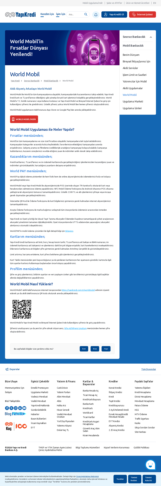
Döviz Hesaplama (143, 396)
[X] (11, 408)
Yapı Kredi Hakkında (40, 405)
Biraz (95, 349)
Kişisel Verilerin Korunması (116, 447)
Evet (84, 349)
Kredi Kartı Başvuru (92, 399)
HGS (137, 410)
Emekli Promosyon (40, 388)
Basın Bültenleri (38, 418)
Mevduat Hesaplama (144, 401)
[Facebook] (7, 408)
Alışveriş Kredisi (116, 425)
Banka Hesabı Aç (91, 390)
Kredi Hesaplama (143, 392)
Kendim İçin (47, 14)
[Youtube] (24, 408)
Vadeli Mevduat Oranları (64, 415)
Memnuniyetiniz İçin (14, 388)
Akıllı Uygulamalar (133, 88)
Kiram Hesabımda (91, 435)
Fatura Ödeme (141, 405)
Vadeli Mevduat (38, 401)
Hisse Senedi (63, 410)
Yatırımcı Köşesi (64, 425)
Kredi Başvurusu (116, 405)
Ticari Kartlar (89, 417)
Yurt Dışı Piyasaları (65, 421)
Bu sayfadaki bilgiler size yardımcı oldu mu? (33, 349)
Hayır (106, 349)
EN (154, 3)
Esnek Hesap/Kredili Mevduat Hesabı (118, 415)
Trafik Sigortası (142, 418)
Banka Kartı (88, 404)
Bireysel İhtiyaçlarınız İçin (136, 61)
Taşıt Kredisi (114, 401)
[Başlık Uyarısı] (96, 14)
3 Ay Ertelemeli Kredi (119, 410)
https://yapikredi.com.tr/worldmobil (78, 290)
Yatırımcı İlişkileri (142, 388)
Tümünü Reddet (134, 479)
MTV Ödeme (141, 414)
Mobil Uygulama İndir (93, 3)
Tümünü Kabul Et (148, 479)
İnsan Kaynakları (38, 423)
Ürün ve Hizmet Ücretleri (138, 3)
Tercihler (120, 479)
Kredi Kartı (87, 408)
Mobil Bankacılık (51, 81)
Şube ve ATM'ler (114, 3)
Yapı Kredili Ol (116, 14)
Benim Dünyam (131, 54)
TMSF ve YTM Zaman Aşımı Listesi (55, 447)
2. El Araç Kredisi (116, 430)
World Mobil (68, 81)
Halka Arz (61, 405)
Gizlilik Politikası (141, 447)
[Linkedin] (20, 408)
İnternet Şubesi (145, 14)
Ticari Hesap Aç (90, 395)
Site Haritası (140, 432)
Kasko (137, 423)
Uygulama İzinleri (132, 108)
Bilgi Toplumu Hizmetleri (88, 447)
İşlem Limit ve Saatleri (135, 74)
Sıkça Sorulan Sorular (145, 427)
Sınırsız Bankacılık (31, 81)
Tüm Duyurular (148, 369)
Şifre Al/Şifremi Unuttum (75, 328)
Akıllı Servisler (130, 68)
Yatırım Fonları (63, 392)
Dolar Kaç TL (63, 430)
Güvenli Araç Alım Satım (91, 429)
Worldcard (88, 412)
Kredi (111, 396)
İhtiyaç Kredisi (115, 392)
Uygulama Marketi (133, 101)
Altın (59, 401)
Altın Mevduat (63, 396)
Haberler (35, 414)
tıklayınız (69, 231)
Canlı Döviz (62, 388)
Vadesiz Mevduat (39, 396)
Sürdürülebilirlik (38, 410)
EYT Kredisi (114, 421)
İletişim (8, 392)
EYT (33, 427)
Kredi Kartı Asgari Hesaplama (91, 422)
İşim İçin (60, 14)
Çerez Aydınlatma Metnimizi (87, 476)
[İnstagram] (16, 408)
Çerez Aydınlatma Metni (50, 450)
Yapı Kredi (15, 81)
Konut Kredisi (115, 388)
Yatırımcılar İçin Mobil (135, 81)
